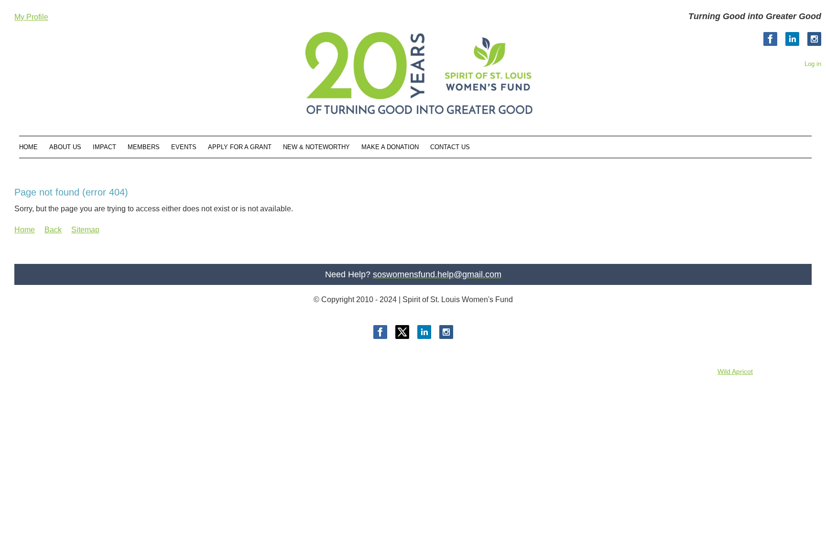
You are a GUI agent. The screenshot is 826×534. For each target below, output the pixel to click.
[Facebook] (770, 39)
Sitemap (85, 230)
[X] (402, 332)
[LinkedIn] (792, 39)
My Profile (31, 17)
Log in (812, 63)
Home (24, 230)
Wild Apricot (735, 371)
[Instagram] (814, 39)
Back (53, 230)
